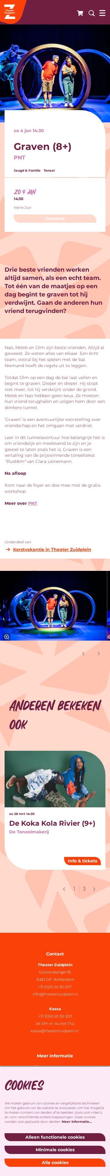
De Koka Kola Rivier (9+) (52, 823)
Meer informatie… (77, 1122)
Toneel (49, 171)
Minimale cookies (55, 1149)
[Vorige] (83, 654)
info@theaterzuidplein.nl (55, 994)
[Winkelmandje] (78, 12)
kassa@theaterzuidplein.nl (55, 1031)
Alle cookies (55, 1162)
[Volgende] (99, 654)
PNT (32, 503)
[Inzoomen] (6, 637)
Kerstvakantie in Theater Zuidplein (52, 549)
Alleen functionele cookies (55, 1137)
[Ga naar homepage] (14, 12)
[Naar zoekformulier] (89, 12)
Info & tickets (82, 861)
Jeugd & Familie (27, 171)
